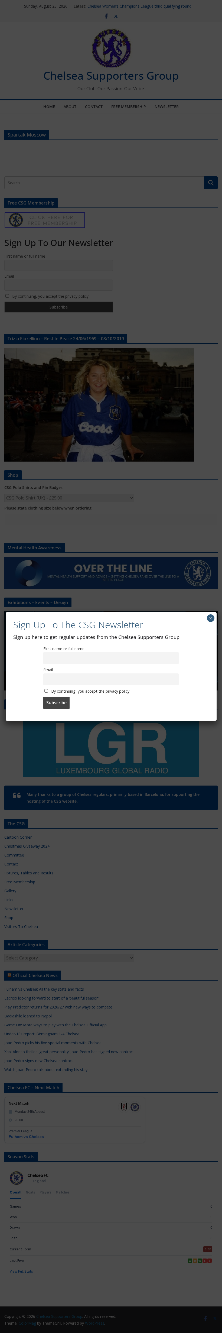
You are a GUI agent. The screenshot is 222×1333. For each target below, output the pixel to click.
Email (48, 669)
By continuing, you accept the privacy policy (89, 691)
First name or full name (63, 648)
